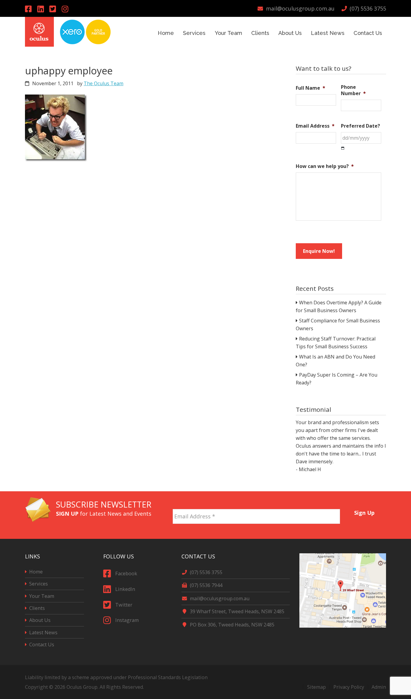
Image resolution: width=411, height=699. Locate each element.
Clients (37, 608)
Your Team (41, 596)
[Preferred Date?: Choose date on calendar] (343, 148)
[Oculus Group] (39, 44)
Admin (379, 687)
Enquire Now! (319, 251)
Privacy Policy (348, 687)
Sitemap (316, 687)
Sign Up (364, 512)
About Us (40, 620)
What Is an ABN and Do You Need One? (335, 360)
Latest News (43, 632)
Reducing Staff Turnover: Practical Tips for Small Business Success (335, 342)
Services (38, 583)
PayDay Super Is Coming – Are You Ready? (336, 378)
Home (36, 571)
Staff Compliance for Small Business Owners (338, 324)
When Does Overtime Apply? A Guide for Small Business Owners (339, 306)
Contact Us (41, 644)
